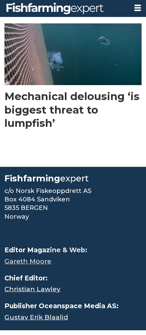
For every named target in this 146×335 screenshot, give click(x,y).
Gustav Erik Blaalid (36, 317)
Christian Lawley (32, 289)
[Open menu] (137, 8)
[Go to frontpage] (64, 8)
